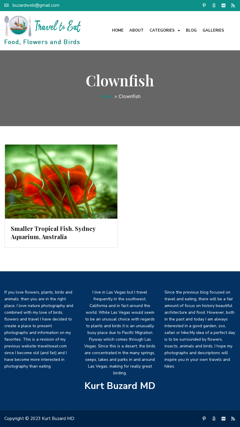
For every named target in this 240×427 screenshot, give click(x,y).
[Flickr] (223, 5)
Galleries (213, 30)
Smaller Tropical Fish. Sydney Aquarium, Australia (53, 232)
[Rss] (233, 5)
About (136, 30)
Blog (191, 30)
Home (118, 30)
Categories (162, 30)
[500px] (213, 5)
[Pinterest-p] (204, 5)
